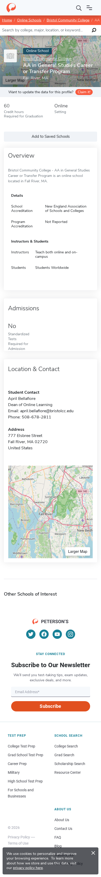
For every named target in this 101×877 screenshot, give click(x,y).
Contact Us (63, 829)
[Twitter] (30, 634)
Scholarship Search (69, 764)
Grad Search (64, 755)
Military (14, 772)
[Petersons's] (11, 7)
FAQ (57, 837)
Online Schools (29, 20)
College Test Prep (21, 746)
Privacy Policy (19, 837)
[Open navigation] (89, 7)
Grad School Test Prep (25, 755)
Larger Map (77, 551)
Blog (58, 846)
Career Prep (17, 764)
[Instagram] (70, 634)
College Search (66, 746)
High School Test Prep (25, 781)
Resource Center (67, 772)
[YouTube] (57, 634)
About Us (61, 820)
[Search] (79, 7)
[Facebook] (44, 634)
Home (7, 20)
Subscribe (50, 706)
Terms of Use (18, 843)
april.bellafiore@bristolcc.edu (47, 411)
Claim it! (84, 92)
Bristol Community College (68, 20)
